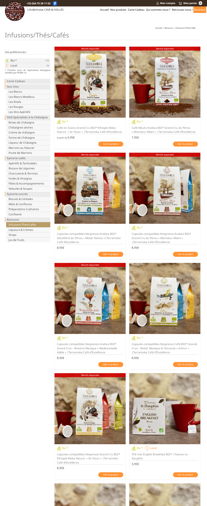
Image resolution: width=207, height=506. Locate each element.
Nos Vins (13, 86)
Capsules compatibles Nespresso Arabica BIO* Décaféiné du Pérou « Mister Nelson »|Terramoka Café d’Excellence (89, 238)
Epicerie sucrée (17, 194)
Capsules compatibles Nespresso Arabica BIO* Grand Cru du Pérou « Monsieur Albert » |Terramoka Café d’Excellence (161, 238)
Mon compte (167, 3)
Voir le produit (111, 143)
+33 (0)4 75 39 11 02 (38, 3)
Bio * (14, 60)
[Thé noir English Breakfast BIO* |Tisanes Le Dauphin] (164, 408)
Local (14, 65)
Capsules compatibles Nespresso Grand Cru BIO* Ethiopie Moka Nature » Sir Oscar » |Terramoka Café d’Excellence (88, 458)
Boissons (13, 219)
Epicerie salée (16, 158)
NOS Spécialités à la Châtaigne (27, 117)
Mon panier (192, 3)
